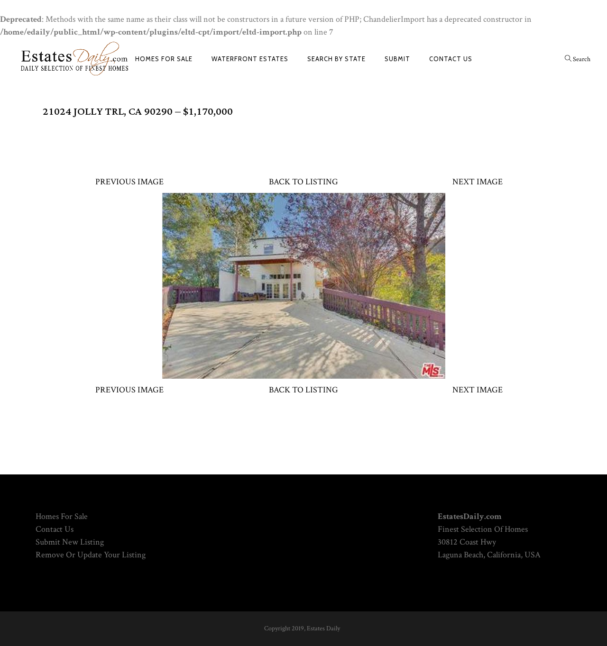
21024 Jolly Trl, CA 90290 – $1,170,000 (138, 111)
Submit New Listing (70, 542)
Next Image (477, 181)
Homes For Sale (62, 516)
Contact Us (55, 529)
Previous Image (129, 181)
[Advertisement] (303, 142)
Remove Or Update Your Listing (91, 554)
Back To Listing (303, 181)
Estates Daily (323, 628)
